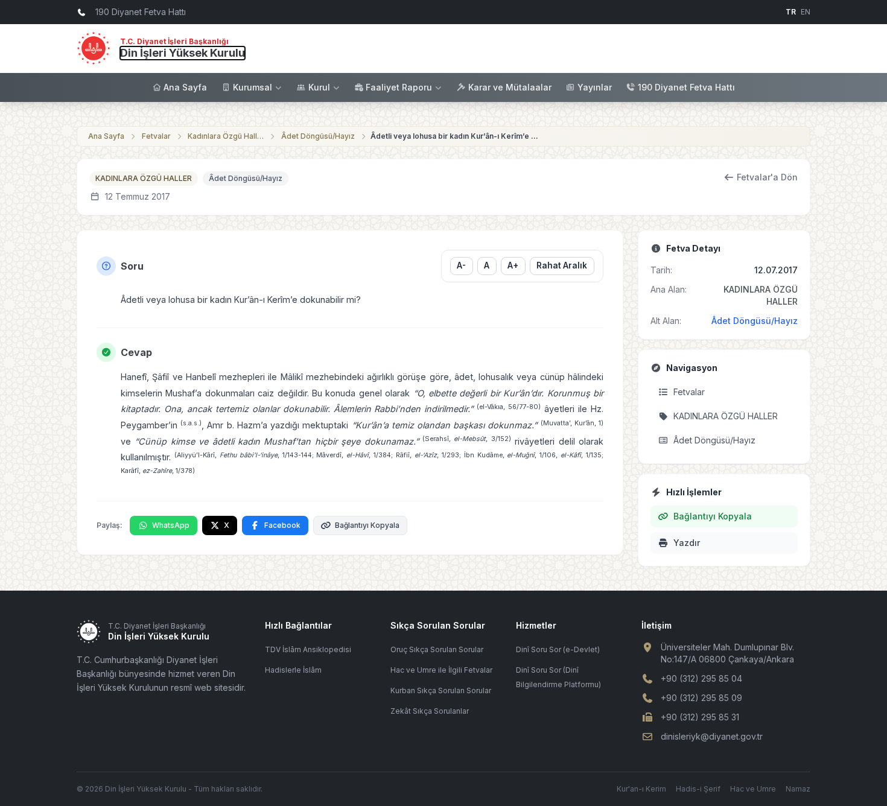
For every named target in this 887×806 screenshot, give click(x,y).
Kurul (319, 87)
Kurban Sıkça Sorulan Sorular (440, 690)
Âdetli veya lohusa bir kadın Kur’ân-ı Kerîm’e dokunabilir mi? (454, 136)
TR (791, 11)
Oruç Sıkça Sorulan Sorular (436, 649)
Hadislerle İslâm (293, 669)
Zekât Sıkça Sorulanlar (429, 711)
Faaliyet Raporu (399, 87)
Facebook (282, 525)
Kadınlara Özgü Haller (226, 136)
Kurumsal (252, 87)
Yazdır (686, 543)
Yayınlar (594, 87)
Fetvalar (156, 136)
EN (805, 11)
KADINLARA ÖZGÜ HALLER (143, 178)
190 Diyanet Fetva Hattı (686, 87)
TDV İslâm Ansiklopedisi (308, 649)
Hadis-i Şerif (698, 788)
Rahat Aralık (561, 265)
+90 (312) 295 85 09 (701, 698)
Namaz (798, 788)
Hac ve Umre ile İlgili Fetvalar (441, 669)
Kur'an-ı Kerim (641, 788)
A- (461, 265)
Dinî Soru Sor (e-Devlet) (558, 649)
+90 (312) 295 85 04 (701, 678)
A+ (512, 265)
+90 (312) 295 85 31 (700, 717)
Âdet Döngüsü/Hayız (318, 136)
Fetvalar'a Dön (767, 177)
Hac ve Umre (753, 788)
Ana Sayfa (185, 87)
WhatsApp (170, 525)
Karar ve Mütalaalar (510, 87)
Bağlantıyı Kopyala (367, 525)
